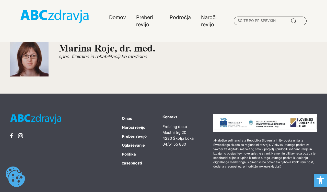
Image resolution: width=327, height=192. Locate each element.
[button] (320, 180)
